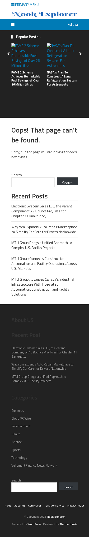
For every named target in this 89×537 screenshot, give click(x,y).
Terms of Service (54, 505)
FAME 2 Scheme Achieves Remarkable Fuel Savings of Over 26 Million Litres (25, 78)
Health (15, 434)
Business (17, 410)
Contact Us (34, 505)
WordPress (34, 524)
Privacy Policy (75, 505)
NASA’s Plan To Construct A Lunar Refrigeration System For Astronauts (62, 78)
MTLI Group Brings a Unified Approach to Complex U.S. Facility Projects (41, 245)
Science (16, 441)
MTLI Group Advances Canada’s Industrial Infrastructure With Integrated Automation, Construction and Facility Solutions (42, 287)
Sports (16, 449)
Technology (19, 457)
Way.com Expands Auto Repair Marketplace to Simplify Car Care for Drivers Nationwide (44, 229)
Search (16, 175)
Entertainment (20, 426)
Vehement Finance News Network (34, 465)
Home (8, 505)
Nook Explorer (56, 516)
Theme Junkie (69, 524)
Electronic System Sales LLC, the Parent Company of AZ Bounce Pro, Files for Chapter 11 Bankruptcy (41, 211)
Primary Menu (26, 4)
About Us (19, 505)
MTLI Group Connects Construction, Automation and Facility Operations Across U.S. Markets (44, 263)
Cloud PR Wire (21, 418)
